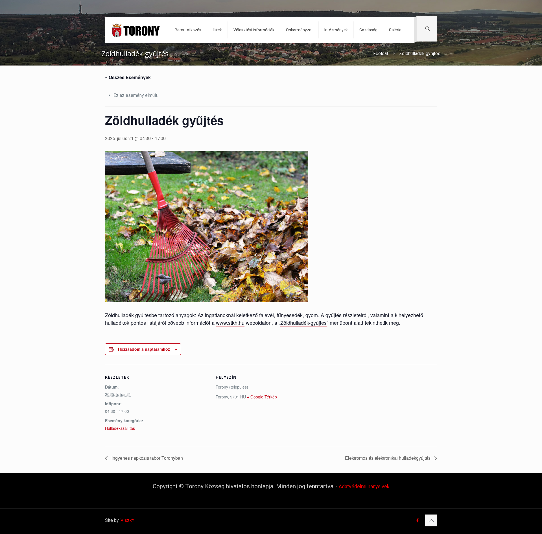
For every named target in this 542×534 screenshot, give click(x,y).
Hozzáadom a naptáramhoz (144, 349)
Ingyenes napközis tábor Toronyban (146, 458)
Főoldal (380, 53)
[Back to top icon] (431, 520)
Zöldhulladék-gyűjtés (303, 322)
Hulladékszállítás (120, 428)
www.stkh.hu (230, 322)
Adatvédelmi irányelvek (364, 486)
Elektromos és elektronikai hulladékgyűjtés (388, 458)
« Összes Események (128, 77)
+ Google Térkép (262, 397)
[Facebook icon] (417, 520)
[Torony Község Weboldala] (136, 30)
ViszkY (127, 520)
